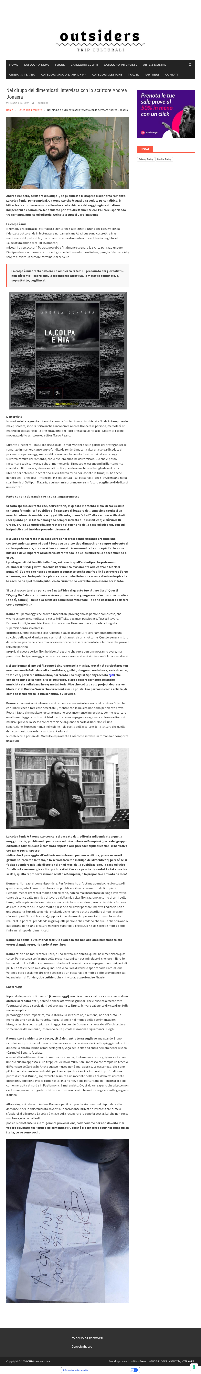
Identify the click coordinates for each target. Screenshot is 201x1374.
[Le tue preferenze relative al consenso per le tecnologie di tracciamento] (194, 1367)
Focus (60, 65)
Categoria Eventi (84, 65)
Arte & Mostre (154, 65)
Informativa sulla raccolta (75, 1370)
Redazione (42, 103)
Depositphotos (82, 1346)
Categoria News (36, 65)
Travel (133, 74)
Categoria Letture (107, 74)
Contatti (172, 74)
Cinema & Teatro (22, 74)
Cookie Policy (164, 159)
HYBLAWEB (188, 1361)
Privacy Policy (146, 159)
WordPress (139, 1361)
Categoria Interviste (120, 65)
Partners (152, 74)
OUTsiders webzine (38, 1361)
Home (13, 65)
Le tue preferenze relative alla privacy (110, 1370)
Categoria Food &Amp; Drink (63, 74)
